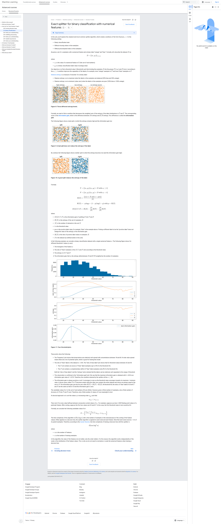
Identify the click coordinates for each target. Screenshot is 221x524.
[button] (11, 22)
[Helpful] (132, 19)
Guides (55, 2)
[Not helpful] (135, 19)
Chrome (135, 489)
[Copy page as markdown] (68, 27)
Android (135, 487)
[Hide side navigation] (21, 521)
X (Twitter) (82, 498)
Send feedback (130, 24)
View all (135, 506)
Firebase (135, 492)
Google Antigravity (138, 498)
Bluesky (81, 489)
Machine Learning (9, 2)
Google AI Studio (137, 495)
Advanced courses (44, 2)
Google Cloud (137, 500)
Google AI (86, 513)
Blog (80, 487)
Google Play (136, 503)
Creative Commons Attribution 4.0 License (94, 471)
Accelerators (28, 495)
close (218, 7)
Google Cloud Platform (74, 513)
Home (4, 11)
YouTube (81, 500)
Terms (27, 520)
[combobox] (190, 2)
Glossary (63, 2)
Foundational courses (29, 2)
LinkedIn (81, 495)
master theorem (85, 422)
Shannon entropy (56, 75)
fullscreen (215, 7)
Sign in (217, 2)
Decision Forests (14, 11)
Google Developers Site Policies (63, 473)
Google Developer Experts (32, 492)
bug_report (213, 7)
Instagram (82, 492)
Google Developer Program (32, 487)
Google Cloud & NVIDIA (31, 498)
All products (96, 513)
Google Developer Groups (32, 489)
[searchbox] (11, 16)
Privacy (32, 520)
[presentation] (123, 37)
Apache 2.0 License (131, 471)
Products (58, 19)
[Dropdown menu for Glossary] (68, 2)
